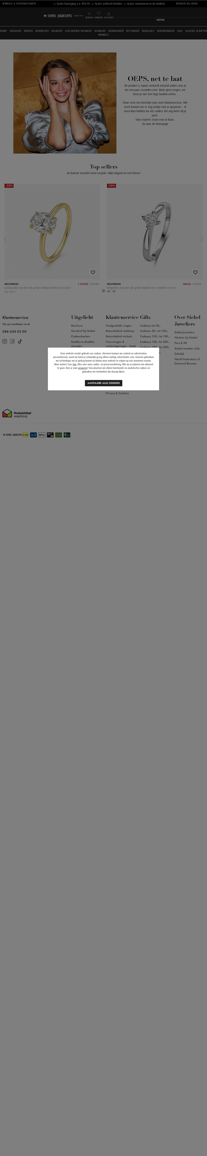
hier (75, 364)
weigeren (82, 368)
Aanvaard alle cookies (104, 383)
